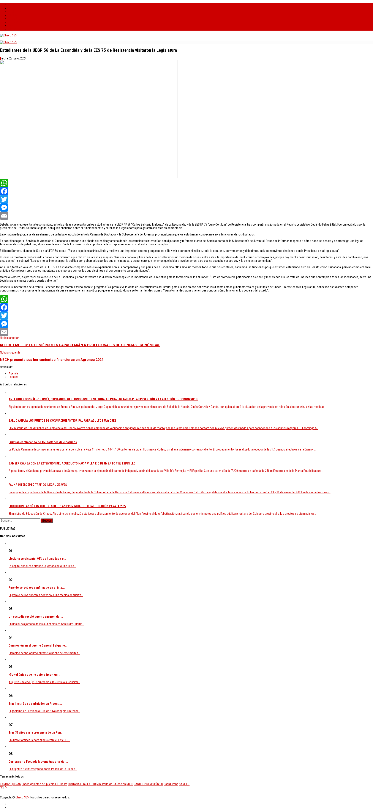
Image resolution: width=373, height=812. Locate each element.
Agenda (13, 373)
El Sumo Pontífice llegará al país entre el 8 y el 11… (39, 740)
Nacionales (15, 11)
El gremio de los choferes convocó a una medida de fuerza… (46, 595)
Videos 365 (15, 29)
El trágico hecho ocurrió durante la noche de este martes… (44, 653)
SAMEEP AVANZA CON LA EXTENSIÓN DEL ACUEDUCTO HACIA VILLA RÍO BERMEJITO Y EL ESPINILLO (72, 463)
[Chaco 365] (8, 35)
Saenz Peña (171, 784)
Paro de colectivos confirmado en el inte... (37, 587)
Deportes (14, 18)
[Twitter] (186, 199)
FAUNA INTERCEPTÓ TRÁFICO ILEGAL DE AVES (38, 484)
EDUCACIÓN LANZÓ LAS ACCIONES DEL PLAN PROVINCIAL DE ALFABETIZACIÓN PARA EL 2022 (67, 506)
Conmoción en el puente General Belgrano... (38, 645)
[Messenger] (186, 207)
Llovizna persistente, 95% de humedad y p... (37, 558)
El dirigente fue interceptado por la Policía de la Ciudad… (43, 769)
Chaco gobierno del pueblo (38, 784)
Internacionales (18, 22)
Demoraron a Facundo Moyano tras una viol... (38, 761)
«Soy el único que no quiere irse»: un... (34, 674)
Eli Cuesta (61, 784)
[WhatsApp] (186, 183)
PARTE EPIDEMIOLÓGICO (148, 784)
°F (6, 787)
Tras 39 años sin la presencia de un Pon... (36, 732)
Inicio (12, 4)
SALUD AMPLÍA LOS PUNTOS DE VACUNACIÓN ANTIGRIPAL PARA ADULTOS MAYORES (62, 420)
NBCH (129, 784)
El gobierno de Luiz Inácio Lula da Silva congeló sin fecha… (44, 711)
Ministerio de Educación (111, 784)
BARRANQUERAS (10, 784)
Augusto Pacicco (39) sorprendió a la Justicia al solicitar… (44, 682)
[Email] (186, 216)
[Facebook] (186, 191)
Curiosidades (17, 25)
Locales (13, 8)
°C (1, 787)
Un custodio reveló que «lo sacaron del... (36, 616)
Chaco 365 (22, 797)
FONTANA (74, 784)
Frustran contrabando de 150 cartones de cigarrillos (43, 442)
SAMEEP (184, 784)
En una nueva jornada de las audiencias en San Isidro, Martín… (46, 624)
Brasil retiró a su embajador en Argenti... (35, 703)
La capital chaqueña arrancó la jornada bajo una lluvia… (42, 566)
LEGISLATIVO (88, 784)
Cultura (13, 15)
